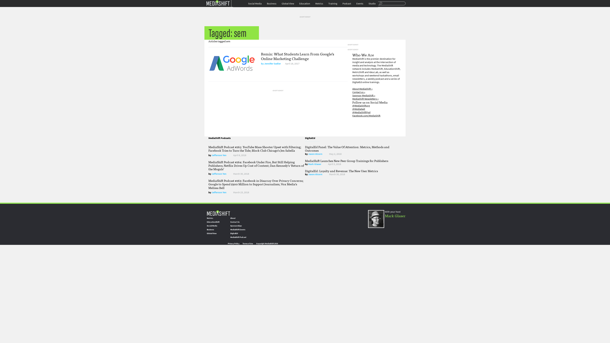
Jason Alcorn (315, 154)
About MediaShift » (362, 89)
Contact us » (358, 92)
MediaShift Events (237, 229)
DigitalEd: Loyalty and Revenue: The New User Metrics (341, 170)
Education (304, 3)
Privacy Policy (233, 243)
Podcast (346, 3)
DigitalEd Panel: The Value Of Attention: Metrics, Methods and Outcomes (347, 149)
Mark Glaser (314, 164)
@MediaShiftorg (361, 105)
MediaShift (218, 213)
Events (359, 3)
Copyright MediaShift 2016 (267, 243)
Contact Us (235, 222)
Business (271, 3)
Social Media (255, 3)
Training (332, 3)
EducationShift (213, 222)
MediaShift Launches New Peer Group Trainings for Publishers (346, 160)
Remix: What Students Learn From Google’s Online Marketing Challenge (297, 56)
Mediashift (218, 3)
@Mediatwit (358, 109)
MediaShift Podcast (238, 237)
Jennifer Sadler (272, 63)
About (233, 218)
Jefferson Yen (219, 155)
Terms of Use (248, 243)
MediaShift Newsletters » (365, 99)
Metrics (319, 3)
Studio (372, 3)
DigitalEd (234, 233)
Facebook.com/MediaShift (366, 115)
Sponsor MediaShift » (363, 95)
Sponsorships (236, 226)
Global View (288, 3)
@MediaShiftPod (361, 112)
